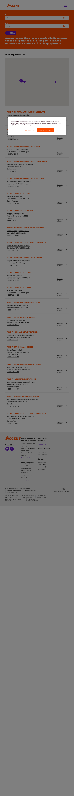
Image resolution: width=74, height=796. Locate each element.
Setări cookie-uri (29, 130)
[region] (37, 126)
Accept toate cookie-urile (45, 130)
